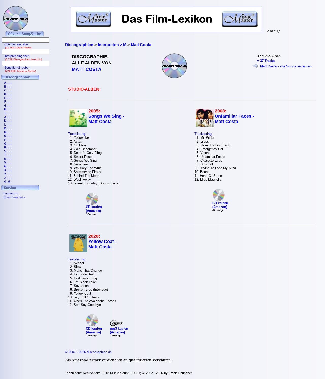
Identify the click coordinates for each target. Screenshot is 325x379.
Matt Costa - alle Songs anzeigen (286, 66)
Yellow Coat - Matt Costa (102, 244)
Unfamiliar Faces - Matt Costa (234, 119)
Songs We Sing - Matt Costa (106, 119)
